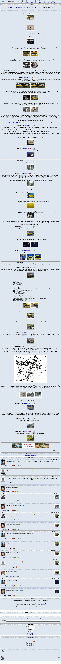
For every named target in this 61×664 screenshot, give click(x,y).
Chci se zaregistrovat (30, 634)
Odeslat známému (50, 449)
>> (34, 638)
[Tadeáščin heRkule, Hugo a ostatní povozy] (30, 17)
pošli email (47, 603)
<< (27, 638)
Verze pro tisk (57, 449)
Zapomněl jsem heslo (30, 633)
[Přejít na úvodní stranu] (11, 1)
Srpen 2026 (30, 638)
